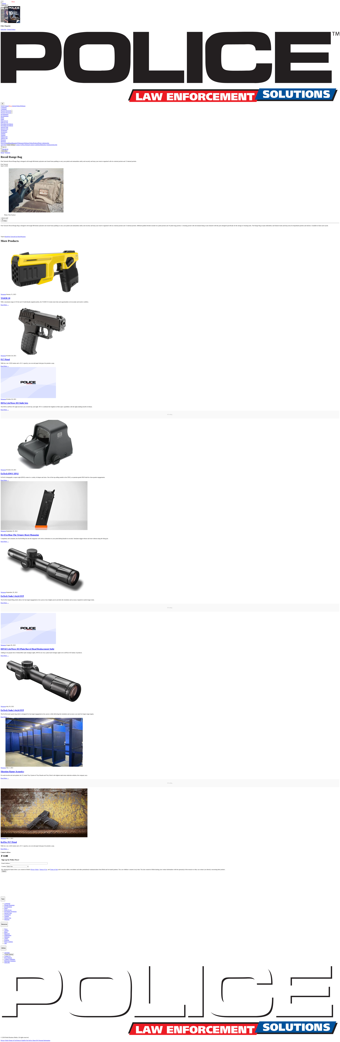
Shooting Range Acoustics (12, 771)
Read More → (5, 305)
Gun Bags (17, 236)
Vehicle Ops (4, 136)
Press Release (26, 145)
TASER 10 (5, 298)
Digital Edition (11, 29)
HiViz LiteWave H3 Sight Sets (14, 403)
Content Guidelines (35, 145)
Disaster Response (6, 111)
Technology (4, 130)
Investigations (4, 114)
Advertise (3, 145)
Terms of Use (12, 1040)
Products (35, 143)
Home (2, 152)
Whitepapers (20, 143)
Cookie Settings (11, 145)
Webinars (25, 1)
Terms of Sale (20, 1040)
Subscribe (3, 29)
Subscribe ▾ (4, 5)
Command (4, 107)
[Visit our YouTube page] (7, 856)
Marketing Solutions (46, 145)
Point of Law (4, 121)
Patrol (2, 117)
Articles (17, 1)
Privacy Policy (5, 1040)
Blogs (10, 143)
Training (3, 133)
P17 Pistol (5, 359)
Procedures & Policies (7, 124)
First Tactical (11, 236)
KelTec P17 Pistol (9, 842)
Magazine (14, 143)
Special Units (4, 127)
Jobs (48, 143)
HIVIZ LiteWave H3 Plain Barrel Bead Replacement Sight (27, 649)
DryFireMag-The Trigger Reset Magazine (20, 535)
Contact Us (19, 145)
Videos (21, 1)
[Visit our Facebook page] (1, 856)
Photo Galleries (42, 143)
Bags (6, 236)
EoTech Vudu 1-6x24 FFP (12, 596)
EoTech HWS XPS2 (10, 473)
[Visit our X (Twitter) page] (3, 856)
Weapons (3, 140)
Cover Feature (8, 1)
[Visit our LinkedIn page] (5, 856)
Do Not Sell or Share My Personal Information (37, 1040)
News (13, 1)
